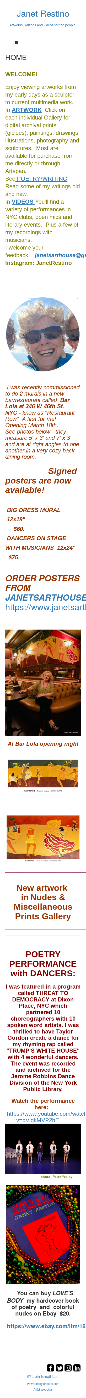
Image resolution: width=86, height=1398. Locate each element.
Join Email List (45, 1376)
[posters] (31, 587)
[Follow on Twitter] (59, 1370)
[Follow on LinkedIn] (77, 1370)
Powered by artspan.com (43, 1384)
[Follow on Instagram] (68, 1370)
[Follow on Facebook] (51, 1370)
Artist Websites (43, 1389)
